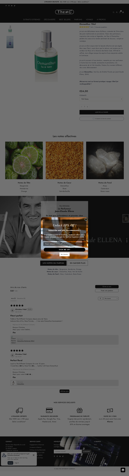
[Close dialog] (86, 219)
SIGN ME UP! (64, 249)
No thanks (64, 254)
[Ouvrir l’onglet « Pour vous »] (123, 470)
